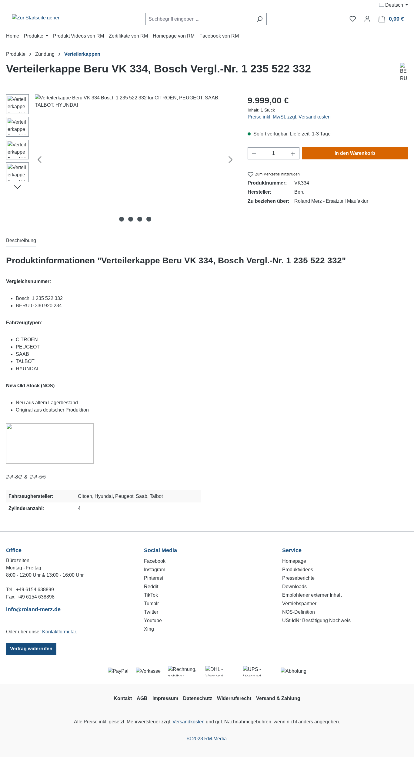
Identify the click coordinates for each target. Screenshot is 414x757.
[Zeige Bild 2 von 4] (130, 219)
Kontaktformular (59, 631)
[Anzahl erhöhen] (293, 153)
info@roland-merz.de (33, 609)
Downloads (294, 586)
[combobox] (199, 19)
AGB (142, 698)
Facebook (154, 561)
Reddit (151, 586)
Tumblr (151, 603)
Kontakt (123, 698)
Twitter (151, 612)
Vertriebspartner (299, 603)
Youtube (153, 620)
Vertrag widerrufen (31, 648)
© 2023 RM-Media (207, 738)
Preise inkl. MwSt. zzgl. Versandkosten (289, 116)
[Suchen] (259, 19)
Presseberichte (298, 578)
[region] (121, 159)
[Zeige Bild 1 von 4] (121, 219)
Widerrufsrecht (234, 698)
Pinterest (153, 578)
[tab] (21, 240)
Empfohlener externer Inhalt (312, 595)
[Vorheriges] (39, 159)
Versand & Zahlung (278, 698)
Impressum (165, 698)
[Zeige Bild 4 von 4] (148, 219)
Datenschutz (197, 698)
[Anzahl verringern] (254, 153)
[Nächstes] (230, 159)
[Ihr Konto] (367, 19)
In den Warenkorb (355, 153)
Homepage (294, 561)
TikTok (151, 595)
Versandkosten (188, 721)
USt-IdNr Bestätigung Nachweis (316, 620)
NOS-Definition (298, 612)
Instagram (154, 569)
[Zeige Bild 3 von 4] (139, 219)
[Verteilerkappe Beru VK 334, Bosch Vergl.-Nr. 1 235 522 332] (135, 159)
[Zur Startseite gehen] (36, 18)
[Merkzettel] (353, 19)
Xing (149, 629)
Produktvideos (297, 569)
